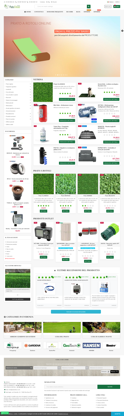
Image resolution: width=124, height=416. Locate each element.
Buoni (7, 253)
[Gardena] (13, 345)
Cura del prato (62, 337)
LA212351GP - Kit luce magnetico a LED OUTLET (88, 244)
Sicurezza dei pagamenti (52, 407)
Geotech (52, 350)
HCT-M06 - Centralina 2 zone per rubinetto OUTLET (43, 244)
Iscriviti (109, 387)
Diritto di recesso (50, 402)
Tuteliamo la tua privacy (51, 400)
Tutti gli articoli (17, 299)
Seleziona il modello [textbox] (68, 367)
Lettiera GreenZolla (102, 405)
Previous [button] (4, 346)
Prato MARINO (88, 195)
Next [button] (120, 346)
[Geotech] (52, 345)
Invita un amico (101, 402)
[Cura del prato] (62, 327)
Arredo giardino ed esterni (22, 337)
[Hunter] (91, 345)
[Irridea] (111, 345)
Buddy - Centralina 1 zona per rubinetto (18, 228)
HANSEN (71, 350)
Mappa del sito (75, 400)
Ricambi (54, 2)
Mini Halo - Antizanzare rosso (63, 105)
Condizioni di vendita (51, 405)
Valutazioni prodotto (76, 405)
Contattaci (42, 2)
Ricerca (113, 371)
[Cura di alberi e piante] (101, 327)
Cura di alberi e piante (101, 337)
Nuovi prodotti (100, 407)
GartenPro (32, 350)
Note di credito (9, 249)
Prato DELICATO (110, 195)
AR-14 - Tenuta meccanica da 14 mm (18, 179)
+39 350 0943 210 (9, 2)
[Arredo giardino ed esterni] (23, 327)
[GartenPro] (32, 345)
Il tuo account (11, 237)
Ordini (7, 246)
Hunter (91, 350)
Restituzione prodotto (11, 244)
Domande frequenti (101, 398)
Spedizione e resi (50, 398)
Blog (48, 2)
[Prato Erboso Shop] (12, 6)
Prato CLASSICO (59, 84)
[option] (22, 329)
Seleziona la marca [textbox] (11, 367)
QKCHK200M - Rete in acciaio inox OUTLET (65, 244)
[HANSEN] (72, 345)
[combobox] (63, 6)
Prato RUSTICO (65, 195)
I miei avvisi (9, 256)
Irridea (111, 350)
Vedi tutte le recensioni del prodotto (75, 312)
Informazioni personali (11, 242)
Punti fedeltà (74, 402)
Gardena (12, 350)
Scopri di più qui (63, 414)
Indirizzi (8, 251)
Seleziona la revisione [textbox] (96, 367)
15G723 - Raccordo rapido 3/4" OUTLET (110, 244)
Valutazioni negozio (76, 407)
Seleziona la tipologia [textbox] (40, 367)
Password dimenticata (102, 400)
